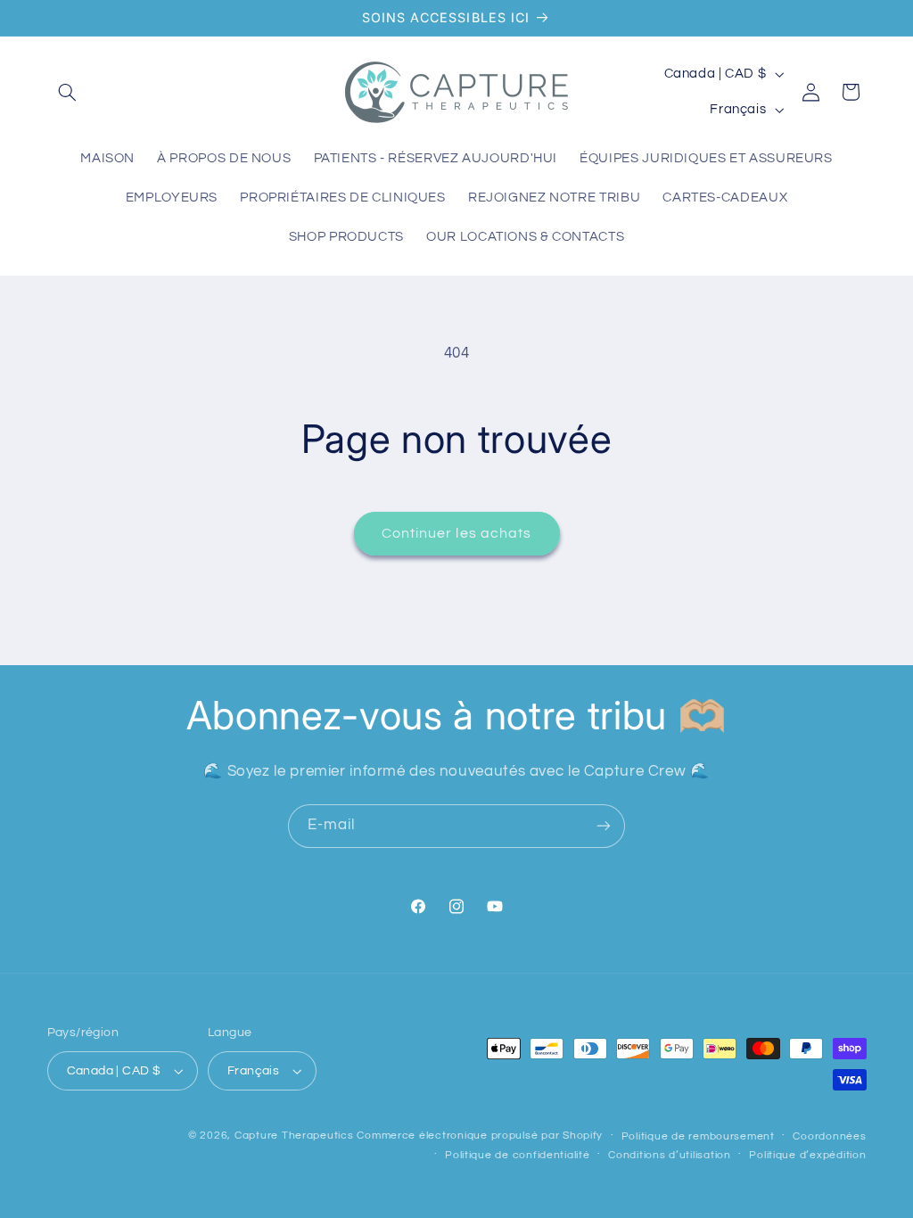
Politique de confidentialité (517, 1155)
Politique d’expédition (807, 1155)
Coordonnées (829, 1136)
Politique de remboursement (698, 1136)
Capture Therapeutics (294, 1135)
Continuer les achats (456, 533)
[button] (67, 91)
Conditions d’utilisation (669, 1155)
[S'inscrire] (603, 826)
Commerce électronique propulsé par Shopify (480, 1135)
